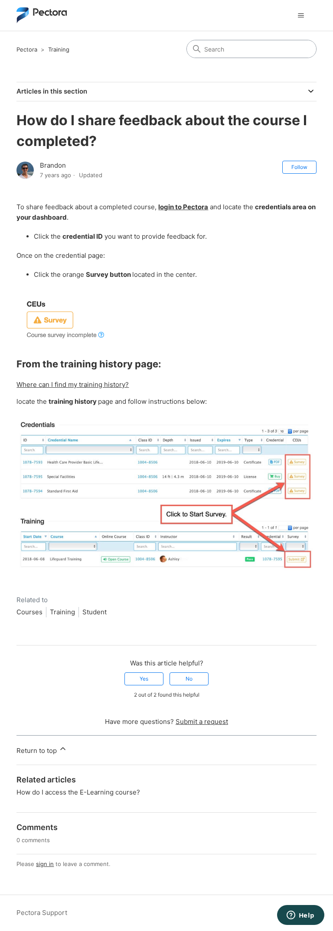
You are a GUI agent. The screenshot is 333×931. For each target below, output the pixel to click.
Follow (299, 167)
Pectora (26, 49)
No (189, 678)
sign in (45, 863)
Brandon (53, 165)
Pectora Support (41, 912)
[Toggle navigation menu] (301, 16)
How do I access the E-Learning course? (78, 792)
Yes (144, 678)
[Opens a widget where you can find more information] (300, 916)
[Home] (41, 15)
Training (58, 49)
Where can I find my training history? (72, 384)
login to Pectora (183, 207)
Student (94, 612)
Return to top (37, 750)
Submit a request (202, 721)
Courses (29, 612)
